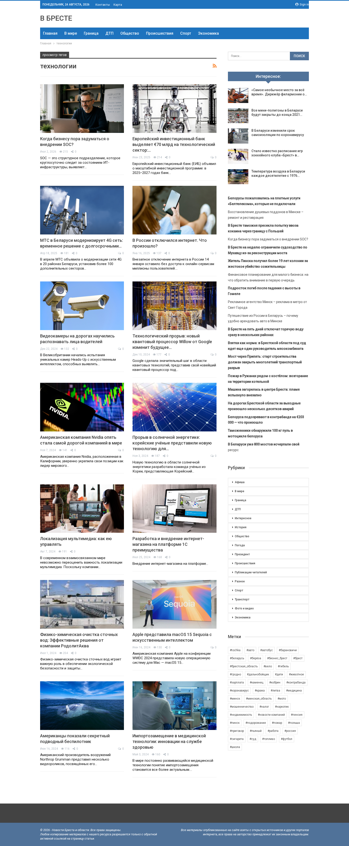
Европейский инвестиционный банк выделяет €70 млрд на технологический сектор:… (173, 144)
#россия (290, 731)
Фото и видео (244, 608)
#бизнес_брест (277, 658)
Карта (117, 4)
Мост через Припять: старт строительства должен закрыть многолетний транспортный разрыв (265, 362)
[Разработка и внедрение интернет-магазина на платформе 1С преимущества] (174, 508)
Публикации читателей (251, 572)
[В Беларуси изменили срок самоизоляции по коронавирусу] (238, 136)
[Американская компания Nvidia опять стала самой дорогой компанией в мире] (82, 407)
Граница (91, 33)
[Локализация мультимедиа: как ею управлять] (82, 508)
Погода (240, 545)
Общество (129, 33)
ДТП (109, 33)
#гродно (235, 674)
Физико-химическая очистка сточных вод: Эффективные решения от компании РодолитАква (79, 640)
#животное (296, 674)
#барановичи (288, 650)
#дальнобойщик (258, 674)
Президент (242, 554)
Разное (240, 581)
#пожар (277, 722)
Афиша (240, 482)
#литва (275, 690)
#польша (294, 722)
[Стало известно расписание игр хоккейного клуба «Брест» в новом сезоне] (238, 156)
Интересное (243, 518)
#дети (279, 674)
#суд (253, 739)
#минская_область (259, 698)
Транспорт (242, 599)
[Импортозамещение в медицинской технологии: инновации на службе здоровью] (174, 705)
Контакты (102, 4)
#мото (282, 698)
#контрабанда (296, 682)
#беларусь (237, 658)
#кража (260, 690)
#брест (297, 658)
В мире (70, 33)
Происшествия (159, 33)
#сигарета (237, 739)
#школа (235, 747)
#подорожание (255, 722)
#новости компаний (271, 714)
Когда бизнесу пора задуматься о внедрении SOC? (268, 239)
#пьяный (256, 731)
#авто (250, 650)
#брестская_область (244, 666)
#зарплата (237, 682)
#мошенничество (242, 706)
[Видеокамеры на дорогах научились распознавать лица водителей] (82, 305)
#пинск (235, 722)
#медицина (294, 690)
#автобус (266, 650)
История (240, 527)
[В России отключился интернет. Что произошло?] (174, 210)
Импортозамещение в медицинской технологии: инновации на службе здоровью (169, 741)
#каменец (256, 682)
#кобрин (274, 682)
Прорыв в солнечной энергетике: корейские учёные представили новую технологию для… (172, 443)
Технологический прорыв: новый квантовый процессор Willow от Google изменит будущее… (172, 341)
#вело (268, 666)
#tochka (235, 650)
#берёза (255, 658)
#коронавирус (239, 690)
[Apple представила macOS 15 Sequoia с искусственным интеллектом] (174, 604)
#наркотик (282, 706)
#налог (264, 706)
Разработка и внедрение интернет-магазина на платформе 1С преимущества (168, 544)
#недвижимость (241, 714)
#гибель (283, 666)
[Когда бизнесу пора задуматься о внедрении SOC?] (82, 108)
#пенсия (296, 714)
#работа (273, 731)
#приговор (237, 731)
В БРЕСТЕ (56, 18)
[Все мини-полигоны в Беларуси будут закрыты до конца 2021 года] (238, 115)
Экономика (208, 33)
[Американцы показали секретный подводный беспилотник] (82, 705)
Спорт (185, 33)
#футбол (286, 739)
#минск (235, 698)
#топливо (268, 739)
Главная (50, 33)
